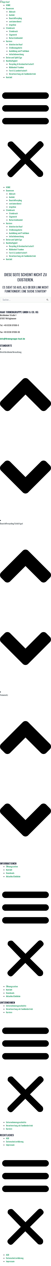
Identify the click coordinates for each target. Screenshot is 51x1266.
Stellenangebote (15, 47)
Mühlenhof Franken (16, 67)
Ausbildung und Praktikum (19, 51)
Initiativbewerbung (16, 54)
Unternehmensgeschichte (16, 1005)
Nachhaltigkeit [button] (12, 60)
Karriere (9, 1012)
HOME (8, 5)
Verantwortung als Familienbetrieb (22, 73)
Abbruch (12, 11)
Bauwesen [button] (10, 8)
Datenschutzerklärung (15, 1141)
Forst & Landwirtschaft (18, 70)
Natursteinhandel (16, 37)
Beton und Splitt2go (14, 57)
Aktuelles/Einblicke (13, 876)
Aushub (12, 14)
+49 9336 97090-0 (11, 325)
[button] (25, 134)
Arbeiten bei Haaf (16, 44)
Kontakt (9, 77)
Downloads (10, 873)
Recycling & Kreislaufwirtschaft (21, 64)
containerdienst (15, 21)
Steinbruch (13, 31)
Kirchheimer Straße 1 (8, 315)
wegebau (12, 24)
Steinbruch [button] (10, 28)
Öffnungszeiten (12, 866)
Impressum (10, 1144)
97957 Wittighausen (8, 318)
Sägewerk (13, 34)
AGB (7, 1138)
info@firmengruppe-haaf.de (12, 338)
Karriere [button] (9, 41)
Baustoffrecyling (15, 18)
